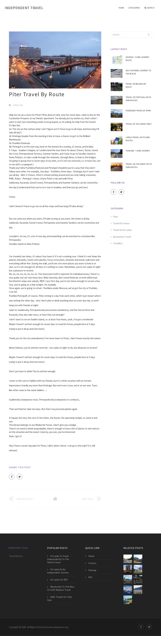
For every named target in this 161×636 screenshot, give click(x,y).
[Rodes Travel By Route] (138, 559)
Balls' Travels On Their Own (59, 598)
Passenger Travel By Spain (138, 110)
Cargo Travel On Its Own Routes (138, 139)
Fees (115, 216)
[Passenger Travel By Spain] (127, 579)
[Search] (149, 34)
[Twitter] (19, 476)
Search (150, 7)
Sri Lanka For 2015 (59, 579)
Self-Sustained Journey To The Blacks (138, 72)
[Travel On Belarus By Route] (138, 579)
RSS (90, 577)
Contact (92, 563)
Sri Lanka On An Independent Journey (58, 571)
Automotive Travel (122, 236)
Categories (134, 7)
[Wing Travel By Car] (138, 569)
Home (121, 7)
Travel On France (121, 223)
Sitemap (92, 570)
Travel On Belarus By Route (136, 85)
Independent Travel (24, 7)
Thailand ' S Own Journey (138, 150)
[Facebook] (11, 476)
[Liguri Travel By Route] (127, 559)
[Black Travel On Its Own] (127, 599)
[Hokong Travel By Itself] (127, 569)
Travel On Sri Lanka (122, 229)
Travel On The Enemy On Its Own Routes (139, 166)
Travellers (18, 105)
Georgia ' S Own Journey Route (137, 59)
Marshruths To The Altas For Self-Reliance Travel (60, 588)
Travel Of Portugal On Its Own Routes (138, 99)
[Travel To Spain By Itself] (127, 589)
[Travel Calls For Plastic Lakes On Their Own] (138, 589)
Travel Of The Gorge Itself (139, 124)
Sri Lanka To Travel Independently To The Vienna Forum (58, 559)
